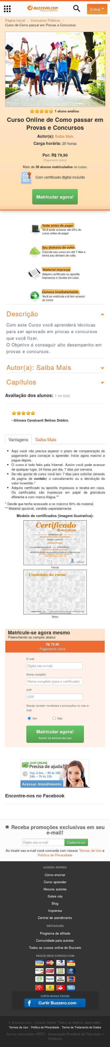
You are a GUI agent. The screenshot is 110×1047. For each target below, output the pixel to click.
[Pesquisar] (77, 8)
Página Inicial (15, 20)
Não (59, 718)
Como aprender (55, 881)
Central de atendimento (55, 917)
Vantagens (18, 439)
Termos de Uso (90, 850)
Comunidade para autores (55, 940)
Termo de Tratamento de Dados (81, 1027)
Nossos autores (55, 889)
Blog (55, 903)
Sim (34, 718)
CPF (29, 690)
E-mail (30, 659)
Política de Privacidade (55, 855)
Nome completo (36, 674)
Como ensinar (55, 874)
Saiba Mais (64, 136)
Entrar (96, 9)
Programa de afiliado (55, 933)
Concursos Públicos (45, 20)
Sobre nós (55, 896)
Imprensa (55, 910)
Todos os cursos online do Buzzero (55, 947)
